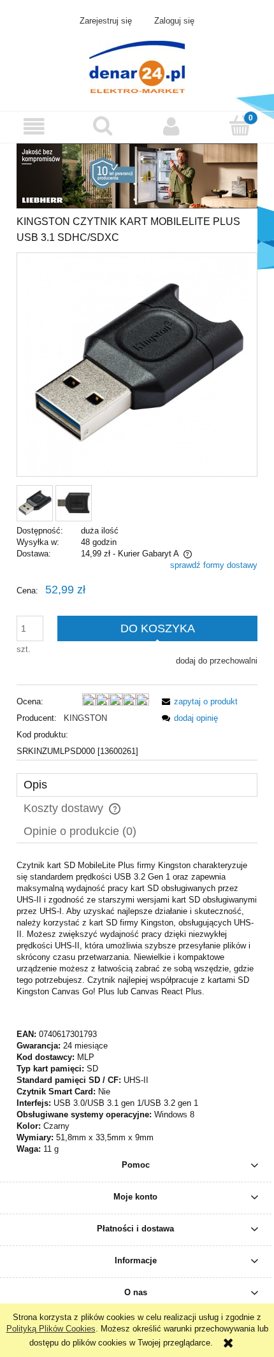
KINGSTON (85, 718)
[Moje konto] (171, 127)
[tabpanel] (137, 1007)
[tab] (137, 785)
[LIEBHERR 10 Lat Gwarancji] (137, 175)
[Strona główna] (137, 65)
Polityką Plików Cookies (51, 1328)
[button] (34, 127)
